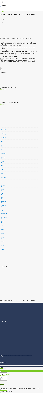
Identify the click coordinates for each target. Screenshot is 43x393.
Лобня (2, 198)
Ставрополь (2, 222)
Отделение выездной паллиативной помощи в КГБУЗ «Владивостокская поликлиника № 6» (18, 300)
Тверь (2, 225)
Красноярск (2, 162)
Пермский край (3, 185)
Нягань (2, 238)
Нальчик (2, 173)
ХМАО (1, 234)
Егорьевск (2, 190)
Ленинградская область (4, 166)
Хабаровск (2, 233)
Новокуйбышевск (3, 206)
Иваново (2, 141)
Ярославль (2, 249)
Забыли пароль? (7, 374)
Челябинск (2, 241)
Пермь (2, 186)
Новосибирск (2, 178)
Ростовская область (3, 201)
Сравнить (1, 368)
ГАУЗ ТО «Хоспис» (3, 266)
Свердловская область (4, 213)
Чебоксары (2, 245)
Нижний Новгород (3, 177)
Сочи (2, 158)
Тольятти (2, 209)
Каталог (2, 1)
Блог (2, 12)
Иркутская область (3, 142)
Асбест (2, 214)
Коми (1, 150)
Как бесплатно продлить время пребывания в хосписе (8, 87)
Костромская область (3, 153)
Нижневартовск (3, 237)
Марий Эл (2, 169)
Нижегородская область (4, 174)
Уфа (1, 230)
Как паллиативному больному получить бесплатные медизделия (10, 102)
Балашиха (2, 189)
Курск (2, 165)
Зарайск (2, 193)
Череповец (2, 242)
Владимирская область (4, 134)
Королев (2, 197)
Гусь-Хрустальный (3, 137)
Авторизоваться (3, 375)
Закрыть (4, 368)
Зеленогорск (3, 161)
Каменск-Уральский (4, 217)
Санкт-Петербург (3, 210)
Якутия (2, 246)
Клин (2, 194)
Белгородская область (4, 129)
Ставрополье (2, 221)
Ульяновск (2, 229)
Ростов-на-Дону (3, 202)
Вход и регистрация (4, 5)
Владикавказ (2, 133)
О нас (2, 2)
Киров (1, 149)
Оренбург (2, 181)
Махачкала (2, 170)
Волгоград (2, 138)
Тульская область (3, 226)
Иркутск (2, 145)
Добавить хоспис (4, 4)
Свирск (2, 146)
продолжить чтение (3, 89)
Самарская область (3, 205)
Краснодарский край (3, 154)
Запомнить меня (3, 374)
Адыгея (2, 126)
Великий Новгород (3, 130)
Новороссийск (3, 157)
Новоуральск (3, 218)
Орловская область (3, 182)
